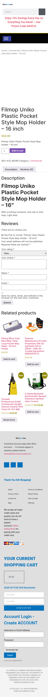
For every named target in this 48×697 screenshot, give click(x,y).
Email (5, 283)
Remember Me (12, 650)
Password (8, 640)
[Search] (42, 12)
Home (4, 50)
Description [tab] (11, 169)
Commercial (14, 50)
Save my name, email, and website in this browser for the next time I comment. (22, 297)
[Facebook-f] (6, 464)
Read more (9, 419)
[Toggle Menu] (6, 38)
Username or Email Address (17, 630)
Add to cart (17, 150)
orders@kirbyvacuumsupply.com (17, 454)
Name (5, 273)
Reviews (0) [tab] (26, 169)
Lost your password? (13, 660)
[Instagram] (13, 464)
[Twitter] (20, 464)
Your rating (7, 249)
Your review (8, 258)
